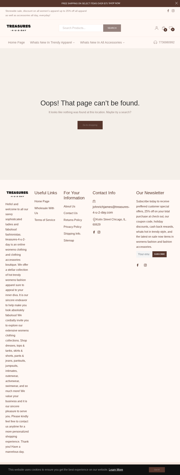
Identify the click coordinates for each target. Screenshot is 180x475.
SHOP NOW (114, 3)
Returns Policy (73, 219)
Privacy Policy (72, 226)
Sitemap (69, 240)
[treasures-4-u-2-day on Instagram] (145, 265)
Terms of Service (44, 219)
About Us (69, 206)
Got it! (157, 470)
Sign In (156, 28)
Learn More (116, 469)
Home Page (41, 201)
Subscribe (159, 254)
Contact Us (71, 213)
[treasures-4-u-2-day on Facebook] (138, 265)
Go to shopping (90, 125)
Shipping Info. (72, 233)
